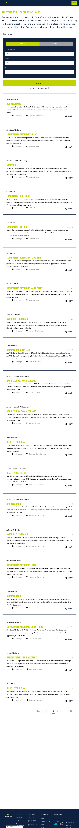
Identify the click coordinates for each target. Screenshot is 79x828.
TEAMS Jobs (56, 44)
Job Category (10, 49)
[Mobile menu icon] (74, 3)
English (11, 826)
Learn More (39, 108)
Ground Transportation (20, 824)
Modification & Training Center (32, 825)
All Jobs (22, 44)
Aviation (18, 821)
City (6, 67)
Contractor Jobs (45, 821)
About (42, 818)
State (7, 58)
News (42, 824)
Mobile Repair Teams (32, 821)
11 (71, 711)
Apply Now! (39, 83)
